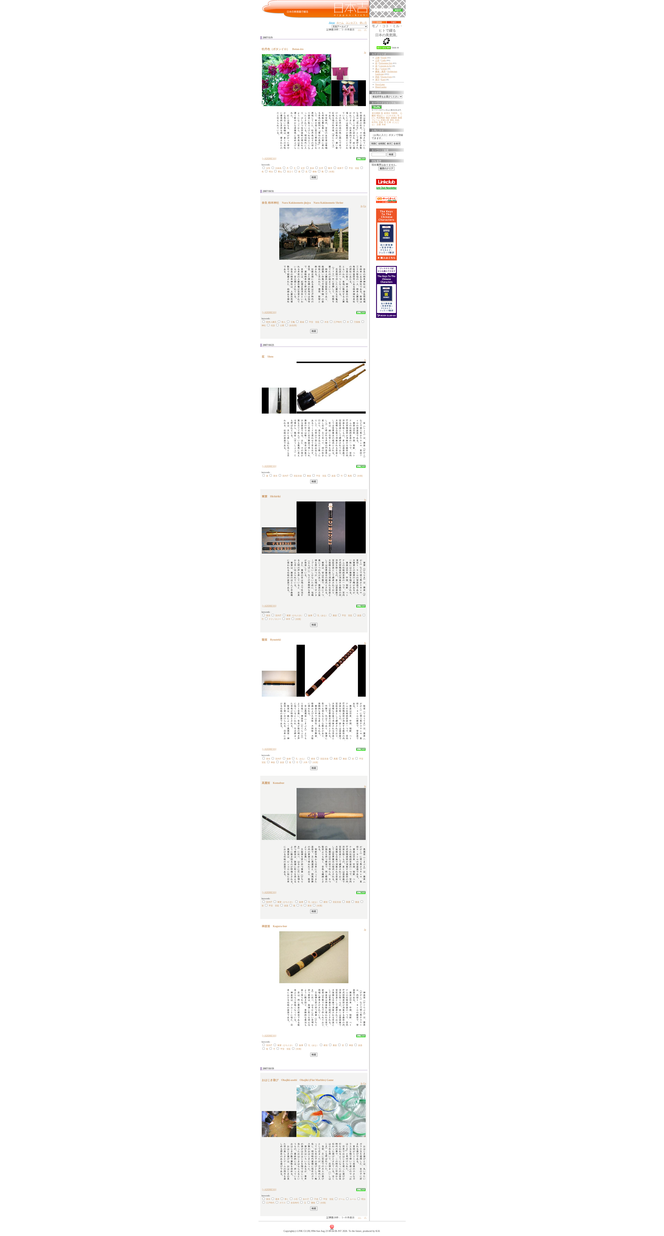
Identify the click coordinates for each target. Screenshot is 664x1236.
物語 (388, 118)
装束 (312, 168)
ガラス (282, 1203)
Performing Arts (385, 63)
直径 (275, 476)
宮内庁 (285, 476)
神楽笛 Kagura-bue (276, 926)
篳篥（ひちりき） (295, 615)
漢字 (377, 79)
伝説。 (398, 120)
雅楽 (309, 476)
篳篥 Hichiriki (272, 496)
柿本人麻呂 (271, 322)
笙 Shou (269, 356)
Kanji (383, 79)
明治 (271, 171)
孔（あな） (322, 615)
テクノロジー (275, 619)
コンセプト (352, 22)
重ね (280, 171)
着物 (314, 171)
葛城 (302, 322)
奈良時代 (295, 1203)
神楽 (273, 762)
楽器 (333, 476)
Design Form (386, 77)
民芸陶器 (381, 118)
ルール (353, 1199)
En (364, 206)
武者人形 (385, 120)
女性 (268, 168)
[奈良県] (293, 325)
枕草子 (340, 168)
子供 (316, 1199)
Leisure (384, 68)
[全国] (331, 171)
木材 (384, 124)
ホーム (340, 22)
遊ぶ (377, 68)
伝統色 (278, 168)
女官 (303, 168)
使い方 (363, 22)
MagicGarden (380, 87)
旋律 (310, 615)
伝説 (273, 325)
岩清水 (387, 113)
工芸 (377, 60)
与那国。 (395, 113)
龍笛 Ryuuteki (273, 639)
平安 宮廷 (354, 168)
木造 (326, 322)
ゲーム (342, 1199)
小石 (296, 1199)
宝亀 (293, 322)
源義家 (394, 118)
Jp (365, 52)
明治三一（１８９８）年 (388, 115)
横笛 (313, 759)
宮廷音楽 (298, 476)
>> (359, 29)
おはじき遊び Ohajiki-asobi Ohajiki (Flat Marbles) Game (298, 1080)
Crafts (383, 60)
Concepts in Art (385, 66)
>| (365, 29)
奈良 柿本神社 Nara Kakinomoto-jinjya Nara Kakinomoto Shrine (302, 202)
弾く (286, 1199)
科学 (288, 619)
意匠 (377, 77)
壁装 (381, 122)
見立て (290, 171)
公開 (282, 325)
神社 (264, 325)
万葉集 (357, 322)
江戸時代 (338, 322)
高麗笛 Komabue (274, 782)
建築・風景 (380, 71)
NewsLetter (380, 84)
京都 (379, 124)
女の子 (306, 1199)
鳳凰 (350, 476)
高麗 (336, 759)
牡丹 (321, 168)
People (383, 57)
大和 (305, 762)
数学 (330, 168)
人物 (377, 57)
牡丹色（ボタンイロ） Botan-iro (284, 49)
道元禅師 (376, 113)
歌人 (284, 322)
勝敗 (313, 1203)
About (332, 22)
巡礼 (392, 120)
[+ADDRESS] (269, 158)
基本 (277, 1199)
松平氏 (375, 122)
